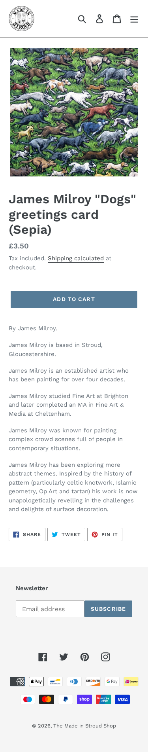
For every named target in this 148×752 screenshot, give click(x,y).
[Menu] (134, 19)
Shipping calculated (76, 258)
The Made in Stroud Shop (84, 726)
